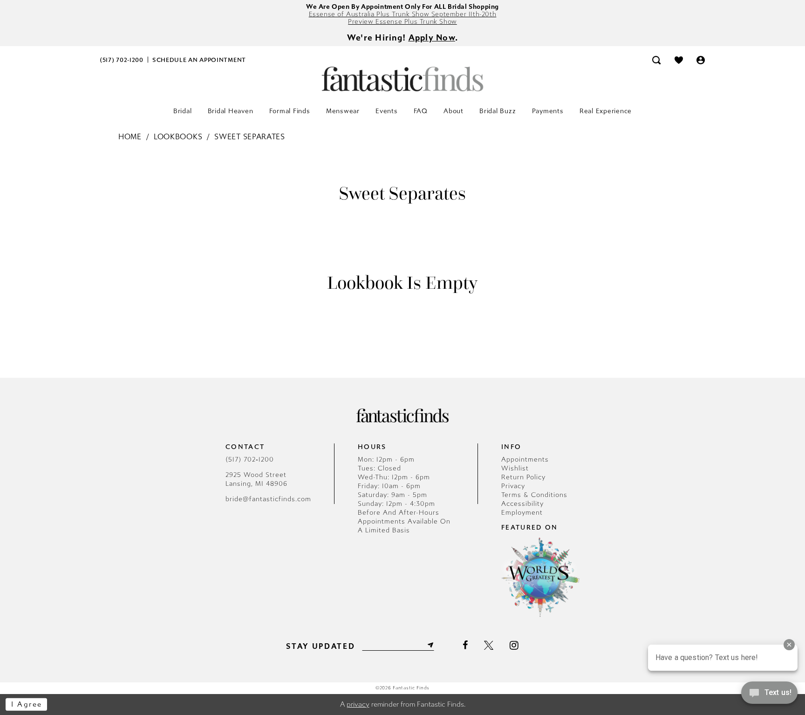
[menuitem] (122, 60)
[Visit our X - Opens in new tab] (489, 645)
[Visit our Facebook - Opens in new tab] (465, 645)
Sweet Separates (249, 136)
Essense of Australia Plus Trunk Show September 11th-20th (403, 14)
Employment (522, 513)
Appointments (525, 459)
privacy (358, 704)
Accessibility (522, 504)
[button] (701, 60)
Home (130, 136)
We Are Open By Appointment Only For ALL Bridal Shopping (402, 7)
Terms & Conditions (534, 495)
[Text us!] (769, 695)
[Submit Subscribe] (429, 645)
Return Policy (523, 477)
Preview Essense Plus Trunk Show (402, 22)
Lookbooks (178, 136)
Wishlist (515, 468)
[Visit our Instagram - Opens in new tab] (514, 645)
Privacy (513, 486)
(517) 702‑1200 (249, 459)
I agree (26, 704)
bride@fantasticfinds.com (268, 499)
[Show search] (656, 60)
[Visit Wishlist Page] (679, 60)
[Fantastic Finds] (402, 79)
